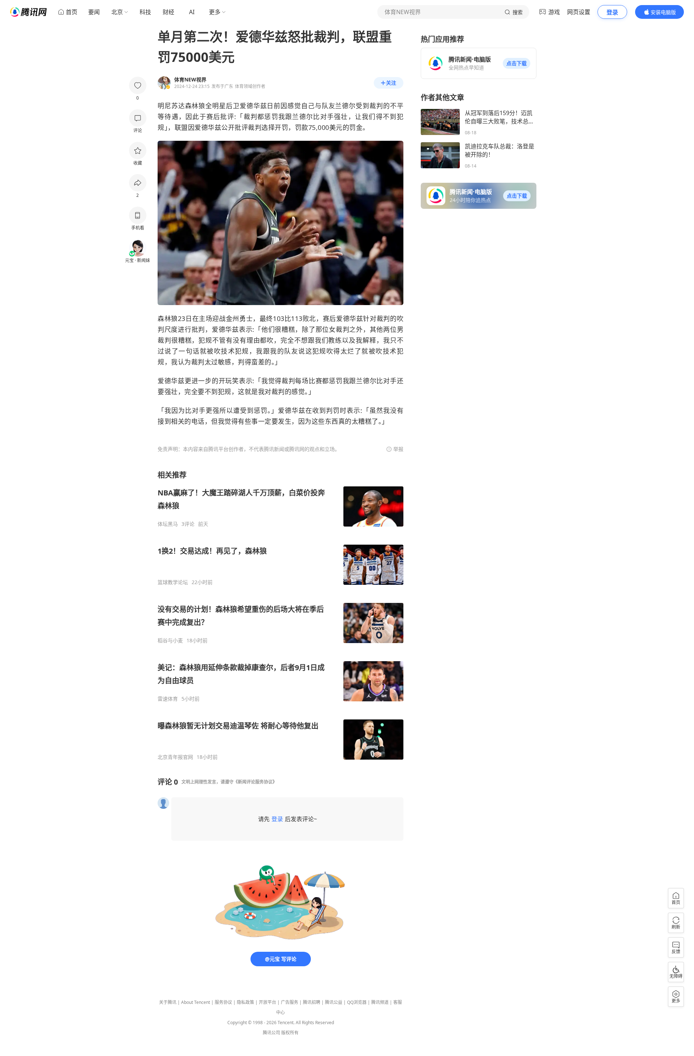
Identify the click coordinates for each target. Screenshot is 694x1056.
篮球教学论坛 (173, 582)
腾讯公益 (333, 1002)
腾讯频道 (380, 1002)
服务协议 (223, 1002)
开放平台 (267, 1002)
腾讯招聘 (311, 1002)
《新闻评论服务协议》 (255, 782)
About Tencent (195, 1002)
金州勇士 (239, 318)
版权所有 (290, 1033)
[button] (516, 63)
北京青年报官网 (175, 757)
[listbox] (280, 615)
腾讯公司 (271, 1033)
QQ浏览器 (357, 1002)
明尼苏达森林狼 (181, 105)
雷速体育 (168, 698)
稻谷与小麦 (170, 640)
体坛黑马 (168, 524)
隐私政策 (245, 1002)
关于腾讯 (167, 1002)
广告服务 (289, 1002)
